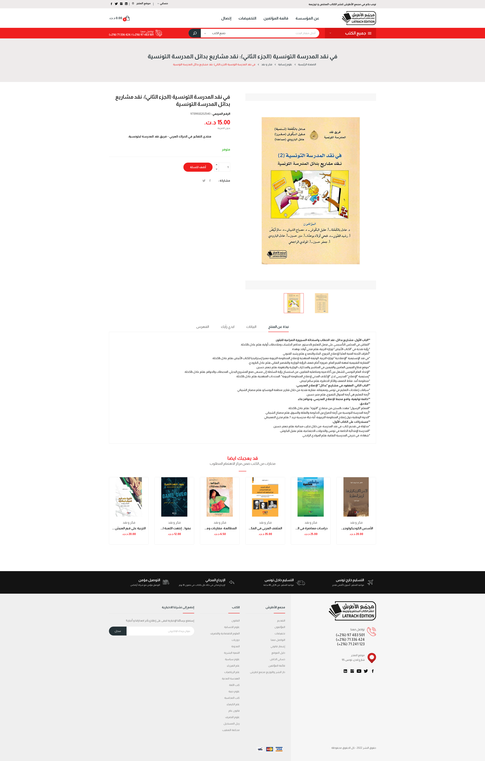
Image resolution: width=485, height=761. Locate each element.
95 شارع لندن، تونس (353, 659)
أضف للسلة (198, 167)
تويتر (365, 671)
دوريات (236, 639)
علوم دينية (234, 691)
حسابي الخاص (277, 659)
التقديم (281, 620)
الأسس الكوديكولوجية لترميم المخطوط (356, 528)
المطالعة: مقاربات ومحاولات (220, 528)
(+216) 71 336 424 (350, 639)
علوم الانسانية (232, 626)
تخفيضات (280, 633)
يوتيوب (359, 671)
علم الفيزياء (233, 665)
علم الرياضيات (232, 672)
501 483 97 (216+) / (142, 34)
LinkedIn (345, 671)
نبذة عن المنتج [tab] (278, 327)
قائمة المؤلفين (276, 665)
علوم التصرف (232, 717)
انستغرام (352, 671)
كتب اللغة (234, 684)
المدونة (235, 646)
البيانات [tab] (251, 327)
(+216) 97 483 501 (350, 635)
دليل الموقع (278, 652)
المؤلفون (280, 626)
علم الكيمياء (233, 704)
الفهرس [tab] (202, 327)
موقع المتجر (143, 3)
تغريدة (203, 180)
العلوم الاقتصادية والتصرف (225, 633)
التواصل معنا (278, 639)
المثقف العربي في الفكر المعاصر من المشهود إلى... (265, 528)
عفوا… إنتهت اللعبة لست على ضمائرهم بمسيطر (174, 528)
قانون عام (234, 710)
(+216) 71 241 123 (351, 644)
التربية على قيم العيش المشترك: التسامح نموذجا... (129, 528)
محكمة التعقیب (231, 729)
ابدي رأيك (227, 327)
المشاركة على (210, 180)
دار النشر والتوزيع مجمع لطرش (267, 672)
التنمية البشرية (232, 652)
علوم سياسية (232, 659)
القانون (236, 620)
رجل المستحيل (232, 723)
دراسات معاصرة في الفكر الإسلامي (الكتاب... (311, 528)
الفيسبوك (372, 671)
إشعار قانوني (278, 646)
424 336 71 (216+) (119, 34)
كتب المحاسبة (232, 697)
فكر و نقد (129, 522)
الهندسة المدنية (231, 678)
